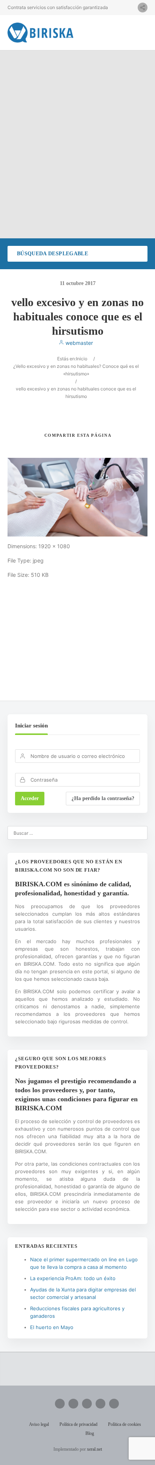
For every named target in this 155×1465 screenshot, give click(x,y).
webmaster (78, 343)
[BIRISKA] (41, 33)
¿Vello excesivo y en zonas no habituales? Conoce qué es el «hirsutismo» (76, 370)
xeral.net (94, 1449)
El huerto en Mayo (51, 1327)
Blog (89, 1433)
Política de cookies (124, 1424)
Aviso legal (39, 1424)
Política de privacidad (78, 1424)
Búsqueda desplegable (52, 253)
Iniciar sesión (31, 726)
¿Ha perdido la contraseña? (102, 798)
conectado (86, 646)
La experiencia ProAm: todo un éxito (72, 1278)
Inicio (81, 358)
